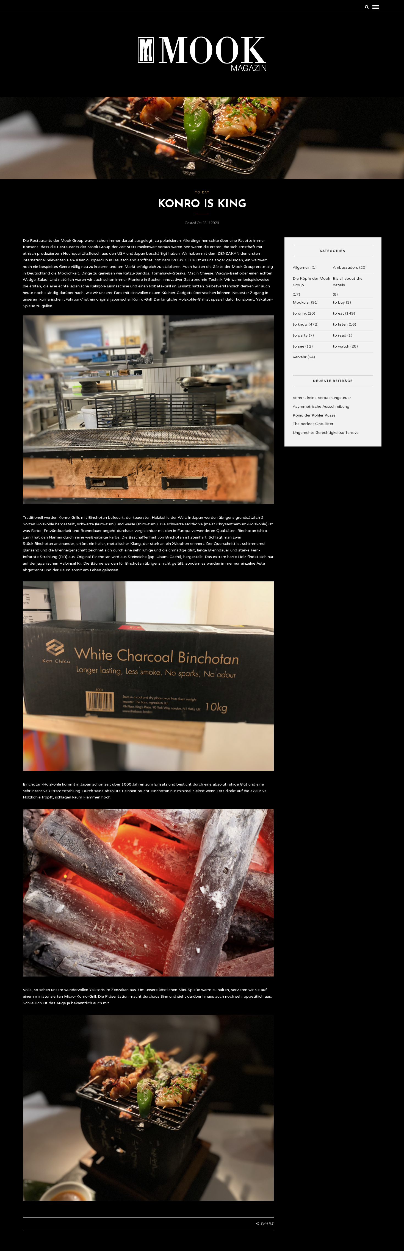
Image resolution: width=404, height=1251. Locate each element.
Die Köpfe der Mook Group (311, 281)
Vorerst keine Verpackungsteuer (322, 397)
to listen (340, 324)
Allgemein (302, 267)
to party (300, 335)
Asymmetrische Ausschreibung (321, 406)
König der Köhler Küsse (314, 415)
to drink (300, 313)
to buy (339, 302)
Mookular (301, 302)
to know (300, 324)
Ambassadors (345, 267)
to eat (202, 192)
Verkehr (299, 357)
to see (298, 346)
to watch (341, 346)
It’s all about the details (348, 281)
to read (339, 335)
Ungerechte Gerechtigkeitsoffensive (326, 432)
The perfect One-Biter (313, 423)
